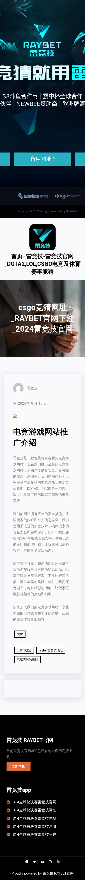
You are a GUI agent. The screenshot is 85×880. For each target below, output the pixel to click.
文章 (20, 634)
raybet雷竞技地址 (51, 650)
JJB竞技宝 (24, 650)
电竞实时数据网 (27, 659)
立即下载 (18, 766)
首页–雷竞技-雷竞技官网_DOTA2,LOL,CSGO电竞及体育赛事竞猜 (42, 264)
